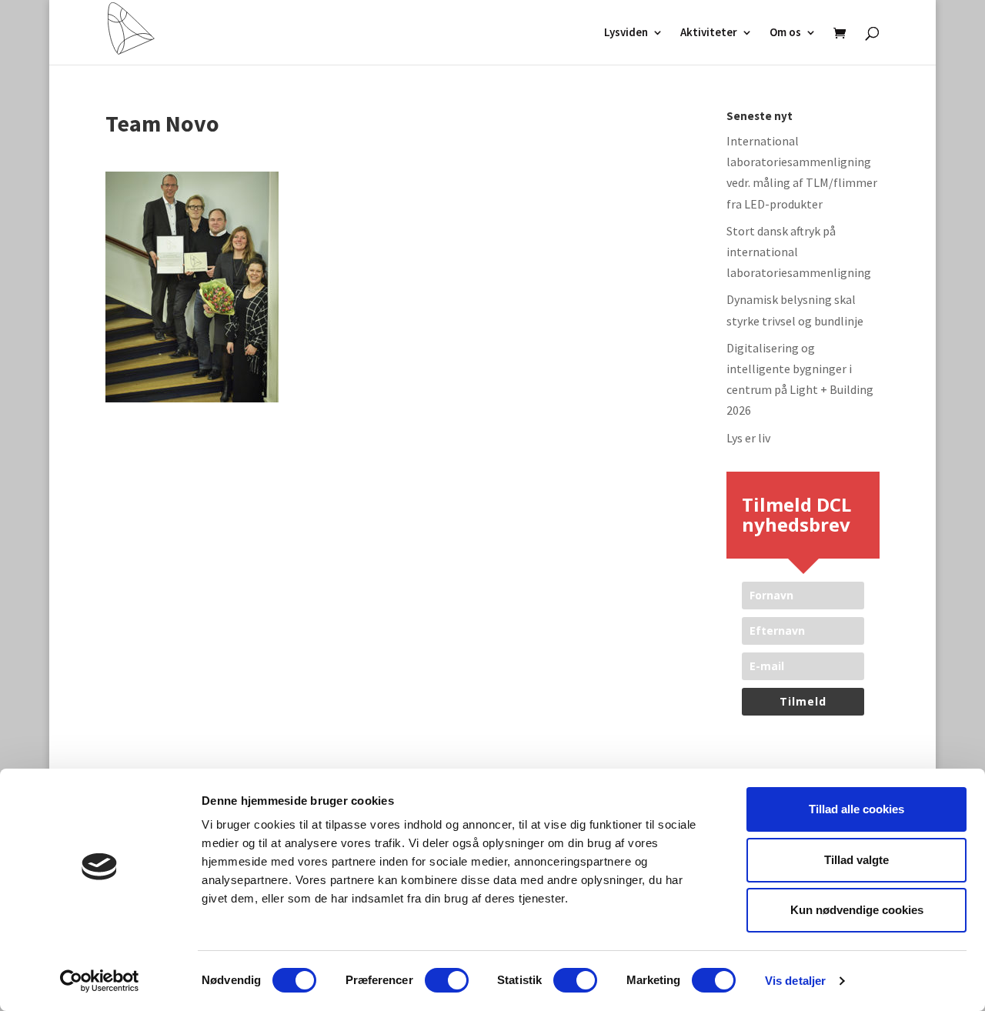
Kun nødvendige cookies (856, 909)
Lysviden (626, 33)
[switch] (447, 980)
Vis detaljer (795, 980)
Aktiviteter (708, 33)
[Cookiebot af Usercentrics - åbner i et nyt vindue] (99, 981)
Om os (785, 33)
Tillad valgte (856, 859)
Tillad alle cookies (856, 809)
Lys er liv (748, 437)
